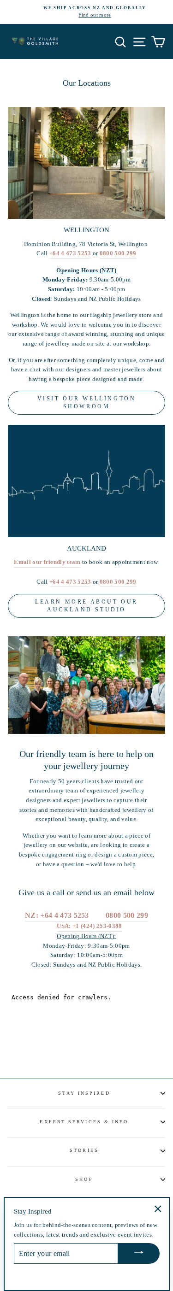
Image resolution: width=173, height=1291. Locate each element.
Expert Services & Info (84, 1121)
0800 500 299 (118, 253)
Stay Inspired (84, 1093)
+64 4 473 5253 (70, 253)
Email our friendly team (47, 562)
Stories (84, 1150)
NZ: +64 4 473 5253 (57, 915)
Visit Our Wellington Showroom (86, 402)
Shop (84, 1179)
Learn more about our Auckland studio (86, 606)
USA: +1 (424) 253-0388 (89, 926)
